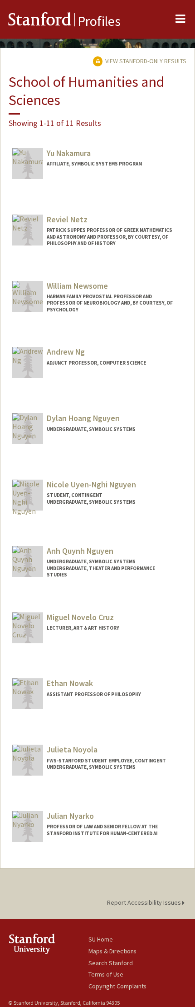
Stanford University (48, 943)
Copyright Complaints (117, 986)
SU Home (100, 939)
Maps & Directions (112, 951)
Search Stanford (110, 963)
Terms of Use (105, 974)
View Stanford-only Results (145, 61)
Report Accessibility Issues (144, 902)
